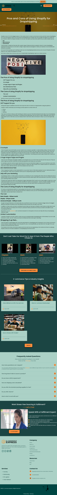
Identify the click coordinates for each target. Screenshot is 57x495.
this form (27, 367)
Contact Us (32, 455)
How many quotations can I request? (12, 365)
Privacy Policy (26, 493)
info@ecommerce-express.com (38, 478)
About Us (31, 444)
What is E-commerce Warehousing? (41, 303)
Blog (30, 462)
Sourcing (5, 471)
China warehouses (33, 449)
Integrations (32, 448)
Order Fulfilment (7, 479)
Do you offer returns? (7, 392)
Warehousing (6, 474)
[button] (41, 6)
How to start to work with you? (10, 396)
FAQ (30, 464)
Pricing (31, 453)
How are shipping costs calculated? (12, 382)
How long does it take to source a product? (14, 373)
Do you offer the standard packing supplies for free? (16, 387)
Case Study (32, 460)
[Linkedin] (10, 451)
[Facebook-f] (3, 451)
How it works (32, 446)
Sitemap (32, 493)
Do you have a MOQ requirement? (11, 378)
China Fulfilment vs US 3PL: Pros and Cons (13, 303)
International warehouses (35, 451)
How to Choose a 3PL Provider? (10, 333)
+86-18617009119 (35, 474)
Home (31, 442)
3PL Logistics (6, 477)
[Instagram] (5, 451)
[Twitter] (8, 451)
